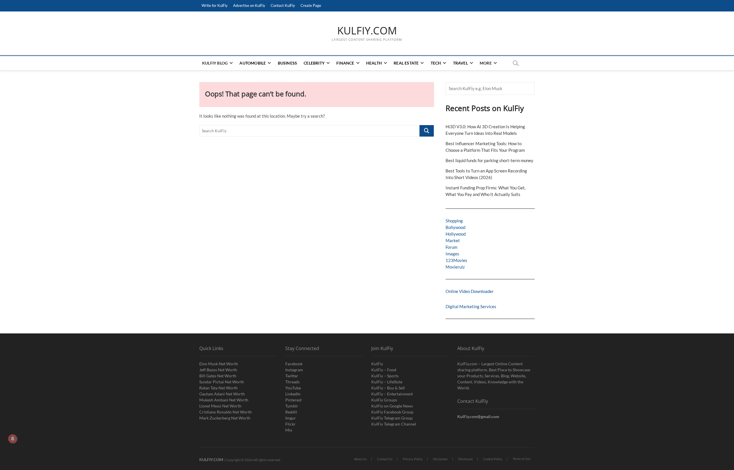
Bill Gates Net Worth (217, 375)
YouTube (293, 387)
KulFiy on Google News (392, 405)
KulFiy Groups (384, 399)
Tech (436, 63)
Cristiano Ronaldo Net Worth (225, 411)
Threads (292, 381)
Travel (460, 63)
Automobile (252, 63)
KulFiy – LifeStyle (386, 381)
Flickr (290, 424)
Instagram (294, 369)
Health (374, 63)
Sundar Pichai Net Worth (221, 381)
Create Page (310, 5)
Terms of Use (521, 459)
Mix (288, 430)
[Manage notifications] (12, 438)
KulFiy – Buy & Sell (388, 387)
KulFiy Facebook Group (392, 411)
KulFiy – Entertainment (392, 393)
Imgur (290, 417)
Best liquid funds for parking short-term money (489, 160)
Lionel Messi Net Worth (220, 405)
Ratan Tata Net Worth (218, 387)
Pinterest (293, 399)
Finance (345, 63)
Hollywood (456, 233)
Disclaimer (440, 459)
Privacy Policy (413, 459)
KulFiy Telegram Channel (393, 424)
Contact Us (385, 459)
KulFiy (377, 363)
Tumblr (291, 405)
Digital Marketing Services (471, 306)
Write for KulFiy (215, 5)
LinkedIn (292, 393)
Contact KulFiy (283, 5)
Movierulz (455, 266)
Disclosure (465, 459)
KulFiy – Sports (385, 375)
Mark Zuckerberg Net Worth (224, 417)
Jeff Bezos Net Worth (218, 369)
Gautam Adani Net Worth (222, 393)
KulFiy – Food (383, 369)
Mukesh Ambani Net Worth (223, 399)
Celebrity (314, 63)
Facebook (293, 363)
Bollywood (455, 227)
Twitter (291, 375)
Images (452, 253)
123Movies (456, 260)
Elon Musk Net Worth (218, 363)
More (486, 63)
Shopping (454, 220)
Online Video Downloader (470, 291)
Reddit (291, 411)
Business (287, 63)
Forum (451, 247)
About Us (360, 459)
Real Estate (406, 63)
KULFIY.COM (367, 30)
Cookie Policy (492, 459)
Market (453, 240)
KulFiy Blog (215, 63)
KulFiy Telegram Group (392, 417)
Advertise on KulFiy (249, 5)
